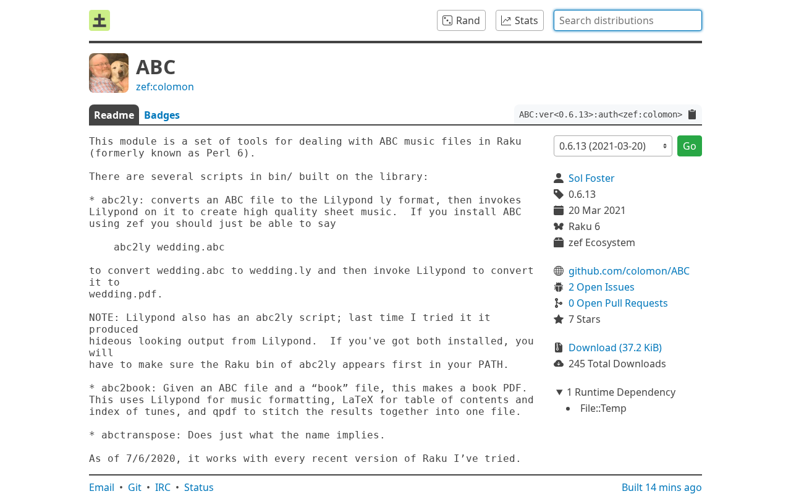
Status (199, 487)
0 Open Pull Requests (618, 303)
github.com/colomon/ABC (629, 271)
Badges (162, 115)
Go (689, 146)
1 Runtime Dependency (621, 392)
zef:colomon (165, 86)
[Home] (99, 20)
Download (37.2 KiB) (615, 347)
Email (101, 487)
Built (662, 487)
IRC (163, 487)
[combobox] (628, 20)
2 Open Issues (602, 287)
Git (135, 487)
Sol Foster (592, 178)
